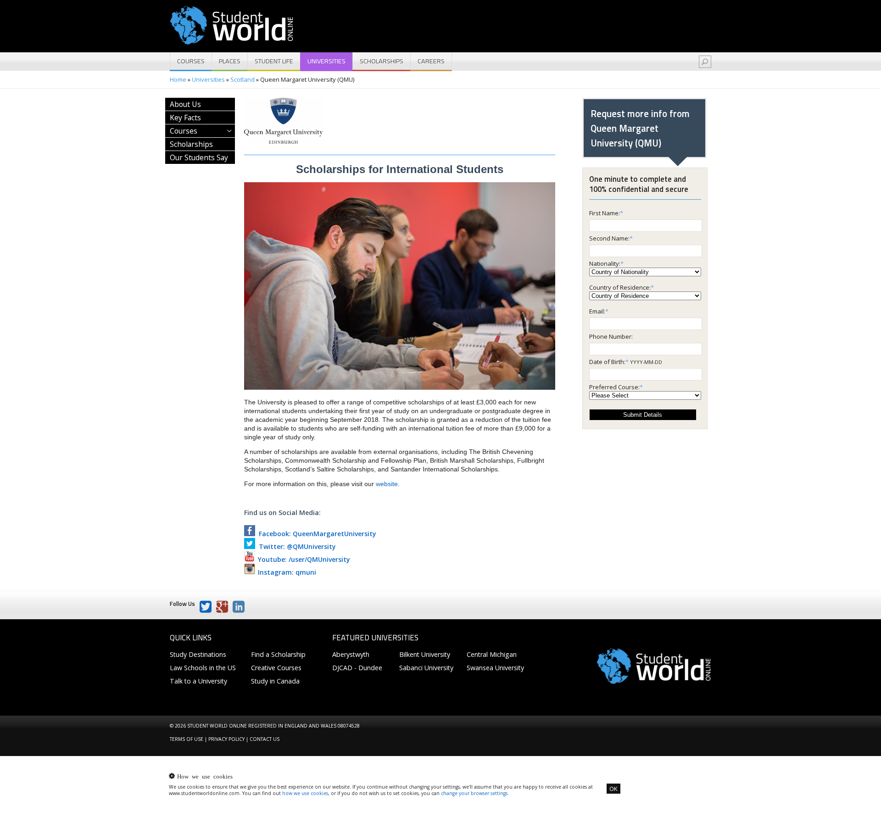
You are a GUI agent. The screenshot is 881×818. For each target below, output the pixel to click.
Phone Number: (611, 336)
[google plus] (222, 607)
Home (178, 79)
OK (613, 788)
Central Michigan (492, 654)
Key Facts (185, 117)
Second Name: (609, 238)
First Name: (604, 213)
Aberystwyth (350, 654)
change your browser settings (474, 793)
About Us (185, 104)
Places (229, 61)
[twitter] (206, 607)
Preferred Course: (614, 387)
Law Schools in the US (203, 667)
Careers (431, 61)
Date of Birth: (607, 362)
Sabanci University (426, 667)
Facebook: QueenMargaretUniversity (315, 533)
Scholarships (381, 61)
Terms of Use (186, 739)
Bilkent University (424, 654)
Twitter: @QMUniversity (295, 546)
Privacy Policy (226, 739)
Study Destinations (198, 654)
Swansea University (495, 667)
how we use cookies (305, 793)
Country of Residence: (620, 287)
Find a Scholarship (278, 654)
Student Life (274, 61)
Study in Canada (275, 681)
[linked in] (239, 607)
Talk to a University (198, 681)
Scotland (242, 79)
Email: (597, 311)
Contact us (264, 739)
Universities (326, 61)
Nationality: (604, 263)
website (387, 483)
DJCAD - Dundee (357, 667)
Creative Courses (276, 667)
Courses (191, 61)
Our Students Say (199, 157)
